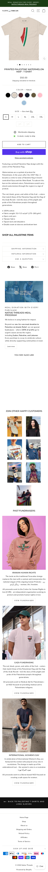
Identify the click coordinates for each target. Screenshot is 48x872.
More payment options (24, 158)
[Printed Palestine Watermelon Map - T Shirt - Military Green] (17, 398)
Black (8, 95)
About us (24, 825)
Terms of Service (24, 841)
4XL (19, 124)
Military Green (33, 95)
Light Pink (40, 95)
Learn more (11, 346)
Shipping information (24, 249)
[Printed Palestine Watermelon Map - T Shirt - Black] (4, 398)
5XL (28, 124)
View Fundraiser (24, 600)
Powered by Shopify (24, 870)
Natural (14, 95)
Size (22, 111)
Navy (27, 95)
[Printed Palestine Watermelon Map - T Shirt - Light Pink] (9, 401)
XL (25, 117)
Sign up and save (23, 849)
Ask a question (24, 259)
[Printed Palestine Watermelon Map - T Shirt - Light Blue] (12, 401)
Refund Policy (24, 833)
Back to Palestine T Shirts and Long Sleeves (25, 803)
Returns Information (24, 254)
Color (23, 90)
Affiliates (24, 837)
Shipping (15, 81)
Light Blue (24, 102)
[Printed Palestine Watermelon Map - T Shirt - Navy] (14, 398)
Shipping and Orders (24, 829)
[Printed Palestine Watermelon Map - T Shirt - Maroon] (10, 398)
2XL (32, 117)
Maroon (20, 95)
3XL (41, 117)
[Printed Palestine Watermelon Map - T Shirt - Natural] (7, 398)
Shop (24, 821)
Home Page (24, 817)
